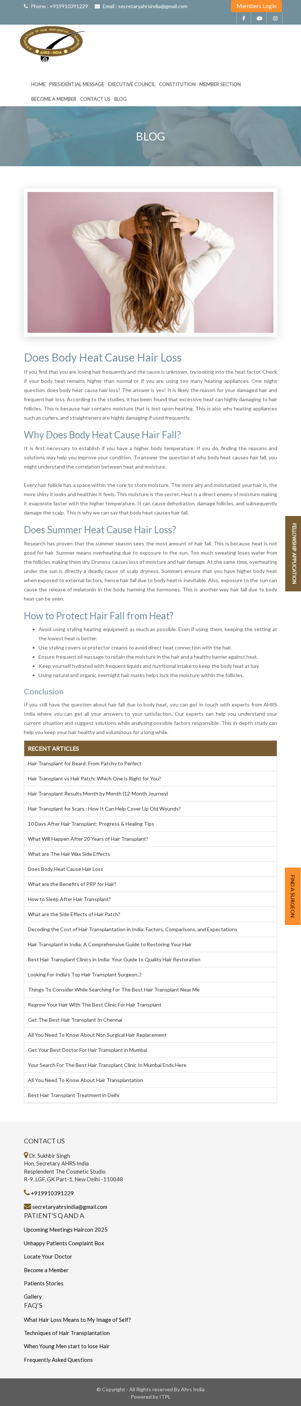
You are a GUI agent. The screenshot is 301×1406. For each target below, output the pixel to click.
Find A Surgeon (293, 896)
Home (38, 84)
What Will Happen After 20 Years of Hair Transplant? (88, 839)
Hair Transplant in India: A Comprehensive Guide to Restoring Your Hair (110, 944)
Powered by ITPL (151, 1396)
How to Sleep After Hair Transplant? (69, 899)
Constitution (177, 84)
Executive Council (131, 84)
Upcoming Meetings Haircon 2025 (66, 1229)
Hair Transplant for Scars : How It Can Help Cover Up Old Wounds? (104, 808)
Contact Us (95, 99)
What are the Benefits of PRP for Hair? (72, 884)
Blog (120, 99)
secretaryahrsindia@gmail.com (153, 6)
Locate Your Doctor (48, 1256)
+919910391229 (69, 6)
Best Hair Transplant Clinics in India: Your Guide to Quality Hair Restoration (114, 959)
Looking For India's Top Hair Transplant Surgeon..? (85, 974)
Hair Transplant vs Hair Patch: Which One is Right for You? (94, 778)
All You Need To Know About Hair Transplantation (85, 1080)
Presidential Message (76, 84)
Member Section (220, 84)
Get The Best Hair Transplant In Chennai (75, 1020)
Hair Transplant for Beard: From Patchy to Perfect (85, 763)
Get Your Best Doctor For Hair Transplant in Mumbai (87, 1050)
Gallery (33, 1296)
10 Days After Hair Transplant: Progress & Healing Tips (91, 824)
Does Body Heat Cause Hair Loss (65, 869)
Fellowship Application (294, 553)
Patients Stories (44, 1283)
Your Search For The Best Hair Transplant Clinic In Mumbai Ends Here (107, 1065)
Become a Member (53, 99)
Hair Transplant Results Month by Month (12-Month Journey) (98, 793)
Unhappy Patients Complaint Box (64, 1243)
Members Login (256, 5)
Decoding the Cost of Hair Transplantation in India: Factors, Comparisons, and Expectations (132, 929)
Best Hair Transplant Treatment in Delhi (73, 1095)
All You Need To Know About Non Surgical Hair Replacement (97, 1035)
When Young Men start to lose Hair (67, 1346)
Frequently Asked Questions (58, 1359)
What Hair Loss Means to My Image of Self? (77, 1319)
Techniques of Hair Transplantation (67, 1333)
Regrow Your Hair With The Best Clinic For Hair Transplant (95, 1004)
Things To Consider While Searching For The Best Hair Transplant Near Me (114, 989)
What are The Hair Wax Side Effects (69, 854)
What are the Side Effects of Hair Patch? (74, 914)
